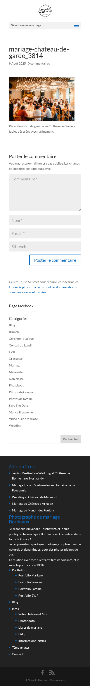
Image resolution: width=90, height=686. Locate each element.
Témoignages (20, 647)
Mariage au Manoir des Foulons (33, 510)
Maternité (15, 372)
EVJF (12, 352)
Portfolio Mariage (30, 575)
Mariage (14, 365)
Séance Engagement (22, 412)
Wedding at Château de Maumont (34, 497)
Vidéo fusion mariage (23, 419)
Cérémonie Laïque (21, 338)
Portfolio (18, 570)
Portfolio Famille (30, 589)
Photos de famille (21, 399)
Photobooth (17, 385)
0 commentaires (39, 63)
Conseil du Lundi (20, 345)
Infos (15, 609)
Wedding (15, 425)
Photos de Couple (21, 392)
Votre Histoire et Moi (32, 614)
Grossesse (15, 358)
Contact (17, 654)
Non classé (16, 379)
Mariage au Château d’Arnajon (32, 503)
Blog (12, 325)
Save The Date (18, 405)
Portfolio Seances (30, 582)
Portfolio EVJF (28, 595)
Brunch (14, 332)
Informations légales (32, 641)
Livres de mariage (30, 627)
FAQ (21, 634)
